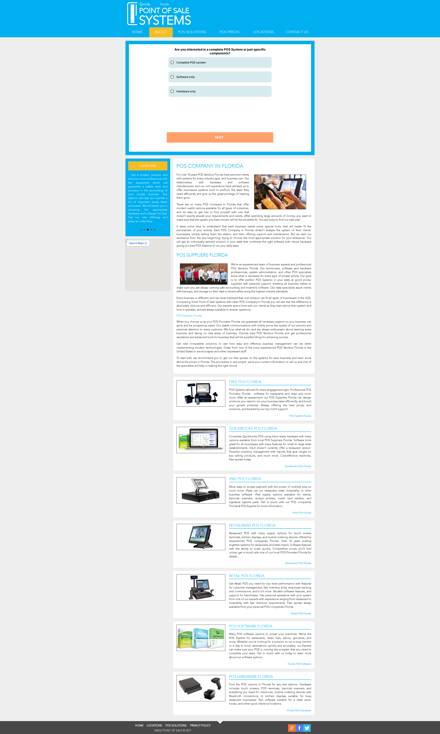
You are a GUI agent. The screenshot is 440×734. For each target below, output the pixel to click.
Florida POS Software (299, 664)
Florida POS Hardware (299, 710)
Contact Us (297, 32)
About (161, 32)
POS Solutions (192, 32)
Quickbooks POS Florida (298, 466)
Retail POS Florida (301, 613)
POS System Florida (300, 416)
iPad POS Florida (302, 513)
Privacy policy (200, 725)
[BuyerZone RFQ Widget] (220, 98)
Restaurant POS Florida (298, 563)
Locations (263, 32)
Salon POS (147, 166)
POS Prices (229, 32)
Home (137, 32)
